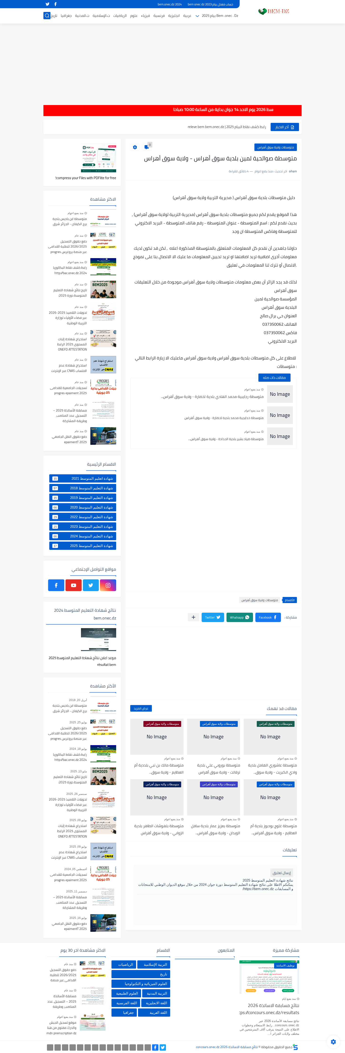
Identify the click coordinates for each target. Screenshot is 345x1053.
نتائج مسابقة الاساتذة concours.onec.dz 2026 (227, 1047)
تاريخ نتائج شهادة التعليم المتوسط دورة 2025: (70, 292)
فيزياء (145, 15)
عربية (187, 15)
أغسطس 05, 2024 (75, 869)
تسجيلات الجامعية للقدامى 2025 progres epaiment (68, 390)
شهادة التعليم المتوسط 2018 (83, 488)
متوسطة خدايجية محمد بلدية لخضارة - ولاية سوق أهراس (224, 418)
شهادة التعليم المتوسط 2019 (83, 498)
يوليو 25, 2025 (78, 722)
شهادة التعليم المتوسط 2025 (83, 546)
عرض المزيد (141, 708)
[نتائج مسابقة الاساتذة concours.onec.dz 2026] (272, 11)
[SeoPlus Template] (295, 1047)
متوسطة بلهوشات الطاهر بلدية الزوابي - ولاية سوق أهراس (159, 829)
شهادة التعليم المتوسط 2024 (83, 536)
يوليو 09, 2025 (78, 820)
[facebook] (55, 4)
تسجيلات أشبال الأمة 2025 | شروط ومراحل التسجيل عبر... (225, 126)
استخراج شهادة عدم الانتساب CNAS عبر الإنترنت (69, 368)
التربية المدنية (157, 993)
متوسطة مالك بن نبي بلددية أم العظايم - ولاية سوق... (159, 769)
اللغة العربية (158, 1013)
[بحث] (46, 15)
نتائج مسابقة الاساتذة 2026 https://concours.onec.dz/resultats (269, 1009)
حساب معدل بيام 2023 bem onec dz (210, 4)
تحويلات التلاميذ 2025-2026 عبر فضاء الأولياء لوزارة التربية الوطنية (68, 318)
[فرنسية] (103, 1047)
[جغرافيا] (57, 1047)
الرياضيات (120, 15)
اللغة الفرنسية (126, 1003)
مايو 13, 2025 (78, 771)
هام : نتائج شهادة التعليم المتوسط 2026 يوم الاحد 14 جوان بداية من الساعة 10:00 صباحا (263, 109)
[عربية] (118, 1047)
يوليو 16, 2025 (78, 918)
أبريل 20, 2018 (78, 700)
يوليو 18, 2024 (78, 749)
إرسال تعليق (282, 872)
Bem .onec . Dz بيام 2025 (220, 15)
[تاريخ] (50, 1047)
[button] (268, 617)
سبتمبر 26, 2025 (76, 794)
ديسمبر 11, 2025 (76, 891)
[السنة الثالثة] (140, 1047)
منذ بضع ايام (289, 998)
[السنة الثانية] (148, 1047)
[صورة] (103, 218)
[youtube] (73, 585)
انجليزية (174, 15)
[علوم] (87, 1047)
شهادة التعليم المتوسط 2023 (83, 526)
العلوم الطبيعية (127, 993)
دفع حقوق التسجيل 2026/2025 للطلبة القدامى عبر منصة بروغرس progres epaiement (67, 247)
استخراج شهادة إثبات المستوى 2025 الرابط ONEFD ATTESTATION (72, 344)
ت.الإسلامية (101, 15)
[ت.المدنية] (65, 1047)
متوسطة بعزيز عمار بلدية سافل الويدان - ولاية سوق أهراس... (215, 829)
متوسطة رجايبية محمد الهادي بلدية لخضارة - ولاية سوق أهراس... (212, 396)
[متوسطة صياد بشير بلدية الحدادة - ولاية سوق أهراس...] (280, 436)
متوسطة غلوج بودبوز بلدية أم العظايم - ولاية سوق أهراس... (273, 829)
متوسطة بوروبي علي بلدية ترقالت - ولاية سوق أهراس (218, 769)
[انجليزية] (110, 1047)
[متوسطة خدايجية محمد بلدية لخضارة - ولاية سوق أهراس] (280, 415)
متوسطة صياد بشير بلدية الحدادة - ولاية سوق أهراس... (226, 439)
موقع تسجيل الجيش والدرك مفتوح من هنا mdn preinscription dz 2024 (61, 1028)
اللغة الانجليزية (156, 1003)
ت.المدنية (82, 15)
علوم (134, 15)
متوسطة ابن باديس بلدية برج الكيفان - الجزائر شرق (70, 221)
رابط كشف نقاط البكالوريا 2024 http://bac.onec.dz (70, 270)
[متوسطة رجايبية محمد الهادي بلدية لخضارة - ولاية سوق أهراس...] (280, 394)
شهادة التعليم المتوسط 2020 (83, 507)
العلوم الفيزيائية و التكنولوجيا (146, 984)
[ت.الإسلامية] (72, 1047)
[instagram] (108, 585)
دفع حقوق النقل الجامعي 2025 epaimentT (69, 439)
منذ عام (79, 235)
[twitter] (47, 4)
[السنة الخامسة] (125, 1047)
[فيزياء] (95, 1047)
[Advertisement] (172, 61)
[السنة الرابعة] (133, 1047)
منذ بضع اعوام (252, 389)
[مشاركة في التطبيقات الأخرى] (193, 617)
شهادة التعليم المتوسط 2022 (83, 517)
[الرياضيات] (80, 1047)
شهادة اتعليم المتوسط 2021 (83, 478)
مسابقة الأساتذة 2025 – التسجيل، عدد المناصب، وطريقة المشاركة (70, 416)
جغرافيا (66, 15)
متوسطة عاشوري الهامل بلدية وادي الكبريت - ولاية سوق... (272, 769)
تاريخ (54, 15)
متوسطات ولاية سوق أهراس (275, 147)
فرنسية (159, 15)
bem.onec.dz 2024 (170, 4)
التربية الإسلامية (155, 964)
